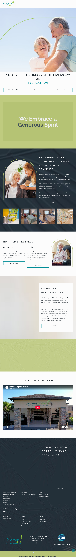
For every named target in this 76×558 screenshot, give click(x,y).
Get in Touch (42, 519)
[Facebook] (38, 543)
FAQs (22, 519)
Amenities (41, 490)
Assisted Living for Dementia (28, 494)
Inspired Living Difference (9, 492)
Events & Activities (7, 517)
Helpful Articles (25, 523)
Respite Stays (24, 492)
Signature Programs (44, 496)
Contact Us (38, 90)
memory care (43, 177)
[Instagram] (36, 543)
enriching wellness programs (51, 183)
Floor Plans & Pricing (61, 487)
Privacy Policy (6, 500)
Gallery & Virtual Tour (8, 494)
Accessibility (6, 496)
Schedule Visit (62, 90)
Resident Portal (25, 525)
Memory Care (24, 490)
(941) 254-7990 (64, 544)
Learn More (14, 263)
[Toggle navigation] (72, 4)
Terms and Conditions (8, 504)
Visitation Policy (7, 498)
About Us (52, 203)
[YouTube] (39, 543)
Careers (5, 490)
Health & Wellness (54, 326)
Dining (40, 492)
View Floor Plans (14, 90)
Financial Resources (26, 521)
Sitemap (5, 502)
